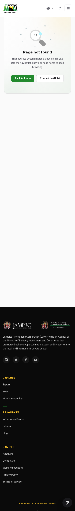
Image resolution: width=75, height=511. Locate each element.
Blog (5, 433)
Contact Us (9, 460)
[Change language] (49, 8)
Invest (6, 391)
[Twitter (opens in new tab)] (16, 359)
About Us (8, 453)
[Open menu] (68, 8)
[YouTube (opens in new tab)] (35, 359)
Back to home (23, 78)
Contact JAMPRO (50, 78)
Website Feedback (13, 467)
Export (6, 384)
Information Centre (13, 419)
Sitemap (7, 426)
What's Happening (12, 398)
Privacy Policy (10, 474)
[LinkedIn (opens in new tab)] (6, 359)
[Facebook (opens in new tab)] (25, 359)
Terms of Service (12, 481)
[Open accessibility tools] (67, 503)
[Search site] (60, 8)
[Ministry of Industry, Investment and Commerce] (55, 325)
